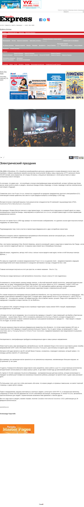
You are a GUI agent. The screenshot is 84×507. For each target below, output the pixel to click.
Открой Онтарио (14, 48)
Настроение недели (62, 43)
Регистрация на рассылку (37, 64)
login (75, 10)
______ (45, 40)
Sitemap (71, 10)
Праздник (34, 45)
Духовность (42, 45)
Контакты (21, 64)
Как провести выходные (23, 59)
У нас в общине (78, 45)
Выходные (20, 58)
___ (58, 45)
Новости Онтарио (8, 55)
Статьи (5, 37)
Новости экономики (8, 59)
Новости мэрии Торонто (31, 55)
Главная (5, 35)
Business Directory (30, 32)
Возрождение (6, 40)
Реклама (27, 64)
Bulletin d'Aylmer (6, 29)
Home (60, 10)
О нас (15, 64)
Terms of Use (1, 506)
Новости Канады (18, 53)
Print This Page (3, 72)
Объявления (4, 481)
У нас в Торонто (51, 45)
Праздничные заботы (66, 45)
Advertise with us (6, 496)
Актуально (6, 48)
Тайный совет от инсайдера (70, 40)
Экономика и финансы (9, 58)
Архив (11, 64)
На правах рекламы (8, 45)
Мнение (29, 45)
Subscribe (21, 32)
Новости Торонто (56, 53)
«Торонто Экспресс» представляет (52, 39)
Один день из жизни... (35, 40)
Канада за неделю (20, 45)
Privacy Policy (7, 506)
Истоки (14, 40)
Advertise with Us (12, 32)
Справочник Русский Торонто (53, 64)
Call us (4, 32)
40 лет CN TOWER (44, 55)
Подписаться (4, 476)
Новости (5, 51)
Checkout (81, 10)
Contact (65, 10)
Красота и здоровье (22, 40)
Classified (5, 64)
